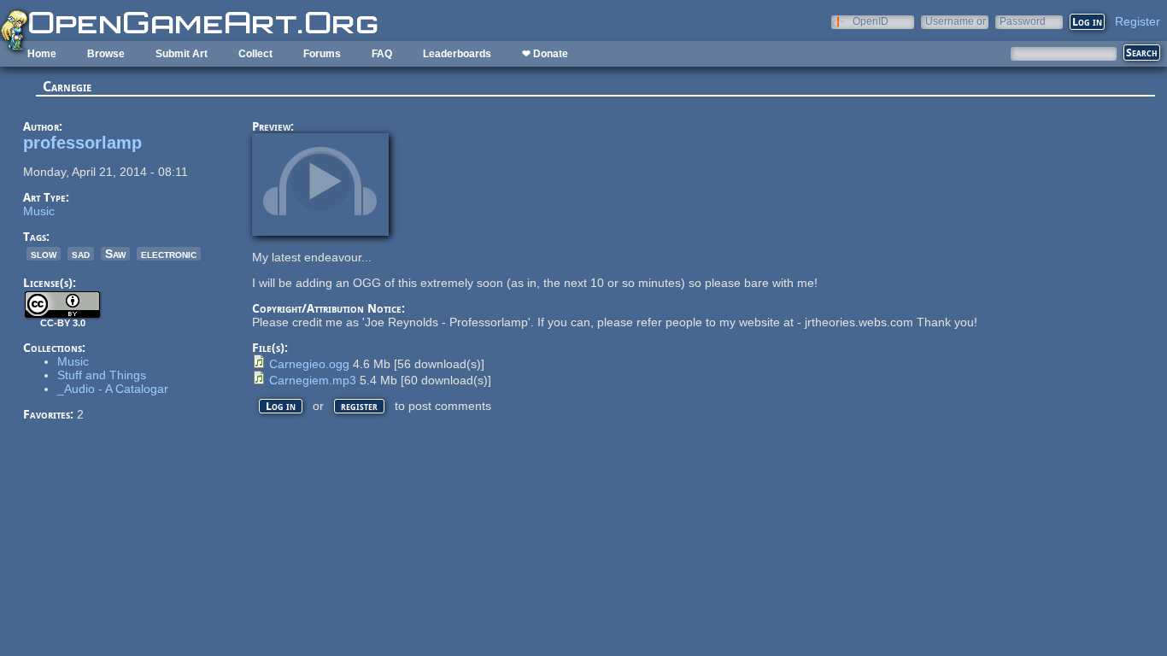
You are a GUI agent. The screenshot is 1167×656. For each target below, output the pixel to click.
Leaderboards (457, 54)
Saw (115, 254)
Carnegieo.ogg (309, 364)
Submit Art (181, 54)
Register (1137, 21)
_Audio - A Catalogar (112, 388)
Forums (322, 54)
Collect (255, 54)
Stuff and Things (101, 375)
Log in (281, 406)
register (359, 406)
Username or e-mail (955, 20)
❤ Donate (545, 54)
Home (41, 54)
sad (81, 254)
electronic (168, 254)
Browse (106, 54)
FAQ (382, 54)
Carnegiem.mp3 (312, 380)
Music (39, 211)
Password (1023, 20)
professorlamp (82, 142)
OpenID (870, 20)
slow (43, 254)
